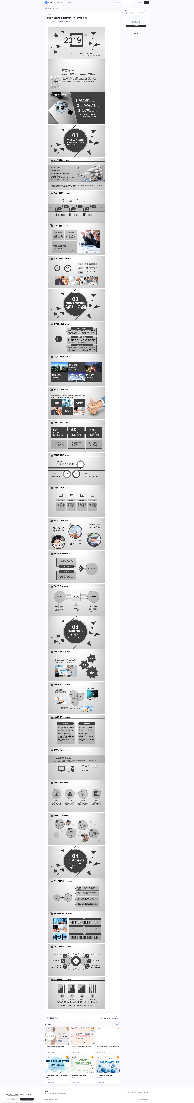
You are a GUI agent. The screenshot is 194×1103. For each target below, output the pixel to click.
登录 (141, 2)
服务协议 (134, 1092)
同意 (27, 1099)
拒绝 (12, 1099)
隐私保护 (140, 1092)
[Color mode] (135, 2)
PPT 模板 (63, 2)
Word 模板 (70, 2)
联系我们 (128, 1092)
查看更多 (117, 1024)
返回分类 (136, 33)
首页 (58, 2)
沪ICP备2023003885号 (143, 1099)
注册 (146, 2)
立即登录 (136, 25)
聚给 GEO (146, 1092)
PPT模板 (52, 8)
